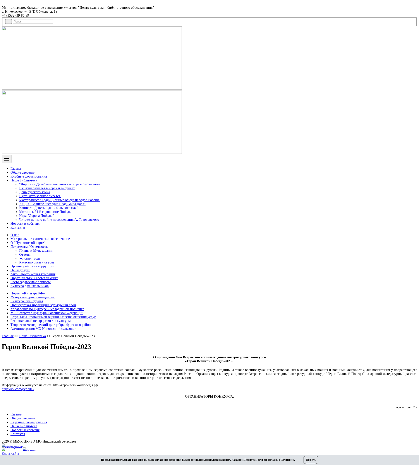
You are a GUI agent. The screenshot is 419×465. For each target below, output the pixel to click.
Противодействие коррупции (32, 266)
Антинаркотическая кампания (32, 274)
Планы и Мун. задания (36, 250)
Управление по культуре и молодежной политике (47, 309)
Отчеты (25, 254)
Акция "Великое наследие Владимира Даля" (52, 204)
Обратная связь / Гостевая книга (34, 278)
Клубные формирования (28, 176)
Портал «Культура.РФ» (27, 293)
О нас (14, 235)
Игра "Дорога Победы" (36, 215)
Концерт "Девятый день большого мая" (48, 208)
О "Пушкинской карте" (27, 242)
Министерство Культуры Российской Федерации (46, 313)
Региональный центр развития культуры (40, 321)
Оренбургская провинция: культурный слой (43, 305)
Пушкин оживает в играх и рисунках (47, 188)
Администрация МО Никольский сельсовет (43, 328)
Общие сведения (22, 172)
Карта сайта (10, 453)
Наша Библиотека (23, 180)
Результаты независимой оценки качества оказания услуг (53, 317)
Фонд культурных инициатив (32, 297)
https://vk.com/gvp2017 (18, 389)
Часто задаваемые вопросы (30, 282)
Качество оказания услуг (37, 262)
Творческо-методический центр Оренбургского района (51, 325)
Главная (16, 168)
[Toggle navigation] (7, 159)
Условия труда (29, 258)
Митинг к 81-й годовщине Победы (45, 212)
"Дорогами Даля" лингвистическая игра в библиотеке (59, 184)
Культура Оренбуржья (26, 301)
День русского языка (34, 192)
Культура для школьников (29, 286)
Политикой (287, 459)
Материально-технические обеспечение (40, 239)
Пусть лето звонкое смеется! (40, 196)
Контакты (17, 227)
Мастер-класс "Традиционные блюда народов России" (59, 200)
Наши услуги (20, 270)
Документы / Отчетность (29, 246)
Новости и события (24, 223)
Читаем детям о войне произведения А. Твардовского (59, 219)
